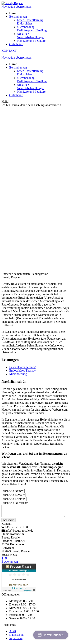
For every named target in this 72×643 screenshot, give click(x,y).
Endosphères (24, 23)
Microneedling (26, 27)
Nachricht (15, 502)
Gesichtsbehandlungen (30, 37)
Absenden (8, 520)
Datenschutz (16, 634)
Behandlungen (18, 16)
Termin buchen (53, 635)
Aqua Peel (23, 33)
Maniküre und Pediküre (31, 40)
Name (13, 491)
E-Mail (13, 495)
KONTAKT (9, 50)
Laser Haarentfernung (30, 20)
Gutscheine (16, 44)
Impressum (15, 638)
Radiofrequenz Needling (32, 30)
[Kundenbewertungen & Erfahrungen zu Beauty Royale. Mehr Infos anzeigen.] (19, 591)
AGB (12, 631)
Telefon (14, 499)
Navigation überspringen (16, 6)
